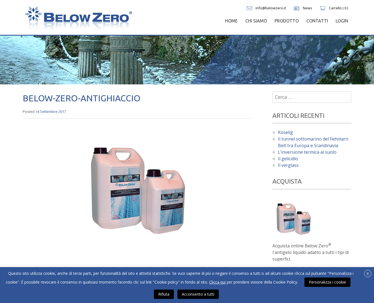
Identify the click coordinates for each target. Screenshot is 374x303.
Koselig (285, 132)
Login (342, 20)
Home (231, 20)
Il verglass (288, 165)
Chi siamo (256, 20)
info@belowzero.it (270, 7)
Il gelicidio (288, 159)
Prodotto (287, 20)
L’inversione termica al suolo (307, 152)
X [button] (368, 273)
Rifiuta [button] (163, 294)
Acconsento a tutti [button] (198, 294)
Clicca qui (217, 282)
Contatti (317, 20)
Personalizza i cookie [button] (327, 282)
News (307, 7)
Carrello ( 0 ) (338, 7)
